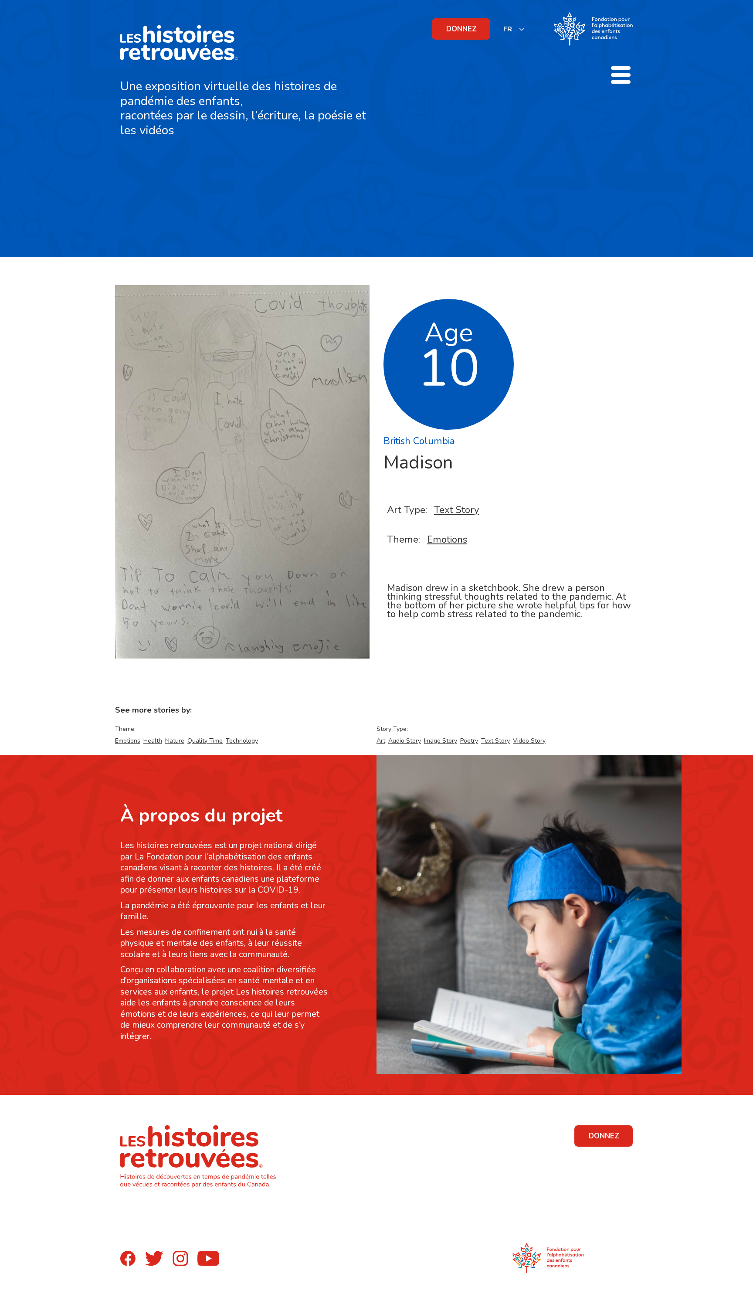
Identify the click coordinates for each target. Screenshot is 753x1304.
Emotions (447, 539)
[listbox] (514, 29)
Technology (242, 741)
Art (380, 741)
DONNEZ (461, 29)
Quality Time (205, 741)
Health (152, 741)
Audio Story (404, 741)
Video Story (529, 741)
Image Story (440, 741)
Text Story (456, 509)
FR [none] (507, 29)
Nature (174, 741)
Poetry (469, 741)
